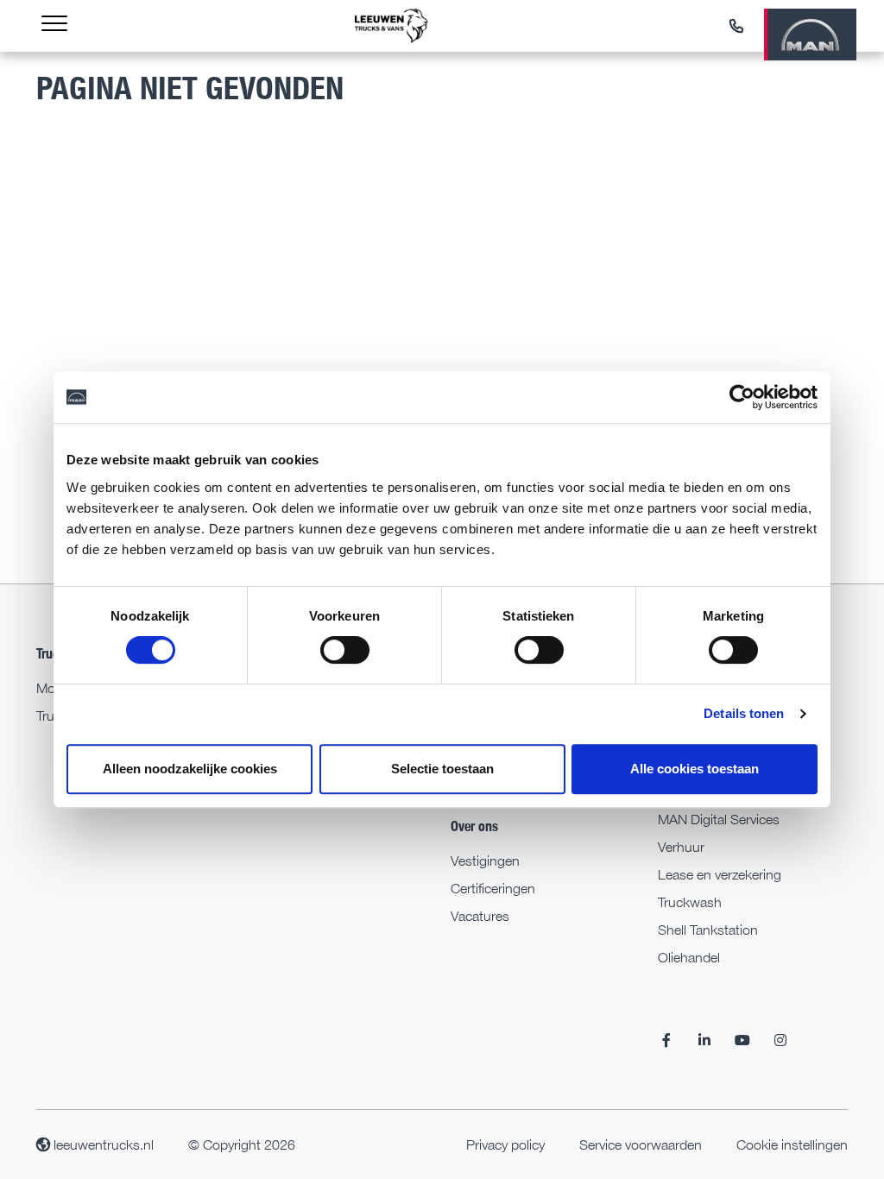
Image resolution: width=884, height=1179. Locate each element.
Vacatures (480, 915)
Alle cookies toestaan (694, 768)
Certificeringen (493, 888)
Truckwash (690, 902)
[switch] (344, 650)
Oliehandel (689, 957)
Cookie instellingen (792, 1144)
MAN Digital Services (719, 819)
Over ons (474, 825)
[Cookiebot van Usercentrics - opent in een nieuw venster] (742, 397)
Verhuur (681, 846)
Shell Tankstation (708, 929)
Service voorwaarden (640, 1144)
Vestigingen (485, 860)
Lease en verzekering (719, 874)
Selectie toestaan (442, 768)
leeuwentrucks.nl (102, 1144)
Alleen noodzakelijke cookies (190, 768)
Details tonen (744, 713)
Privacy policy (505, 1144)
